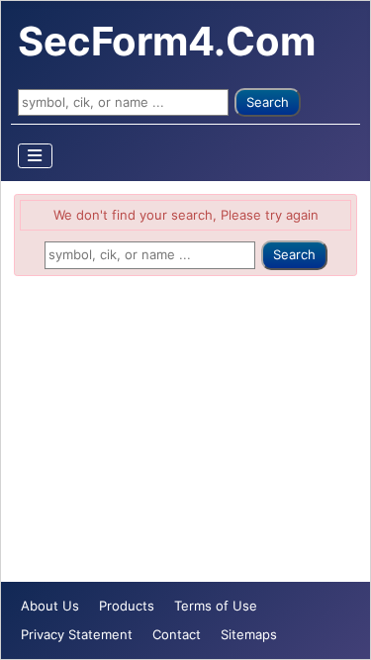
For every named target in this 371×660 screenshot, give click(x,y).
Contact (176, 634)
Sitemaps (249, 634)
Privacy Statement (77, 634)
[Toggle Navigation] (35, 155)
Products (126, 605)
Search (267, 102)
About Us (50, 605)
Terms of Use (215, 605)
